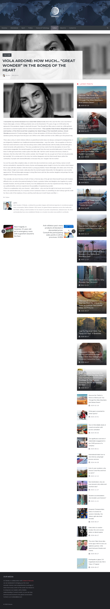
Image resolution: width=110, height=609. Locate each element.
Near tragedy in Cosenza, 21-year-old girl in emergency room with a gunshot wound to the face (24, 231)
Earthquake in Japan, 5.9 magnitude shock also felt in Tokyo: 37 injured (97, 562)
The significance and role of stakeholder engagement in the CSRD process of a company (92, 177)
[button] (107, 28)
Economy (4, 28)
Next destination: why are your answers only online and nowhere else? (91, 254)
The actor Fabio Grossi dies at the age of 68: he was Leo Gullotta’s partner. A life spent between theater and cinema (97, 545)
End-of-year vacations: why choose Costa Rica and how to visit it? (91, 228)
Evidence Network (28, 580)
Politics (30, 28)
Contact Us (72, 28)
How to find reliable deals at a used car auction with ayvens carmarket (91, 151)
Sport (23, 28)
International (14, 28)
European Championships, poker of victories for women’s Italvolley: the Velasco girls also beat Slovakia (96, 513)
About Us (63, 28)
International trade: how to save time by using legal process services (90, 202)
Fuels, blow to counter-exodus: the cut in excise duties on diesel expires (96, 530)
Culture (55, 28)
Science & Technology (42, 28)
